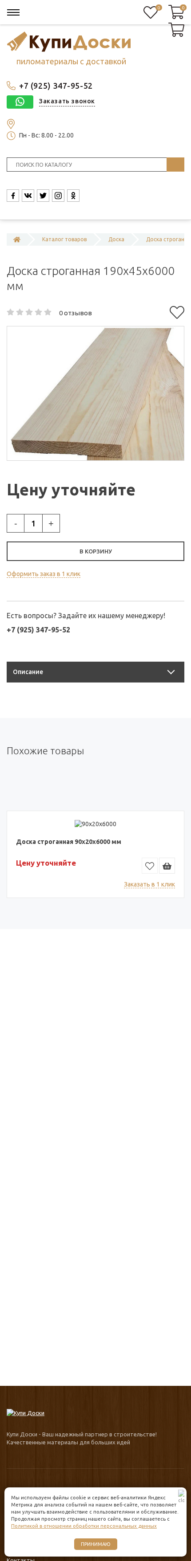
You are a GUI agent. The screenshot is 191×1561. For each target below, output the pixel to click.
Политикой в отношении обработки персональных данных (84, 1526)
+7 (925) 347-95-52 (56, 85)
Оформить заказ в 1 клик (43, 573)
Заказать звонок (67, 101)
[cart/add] (167, 866)
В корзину (96, 551)
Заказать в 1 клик (149, 884)
